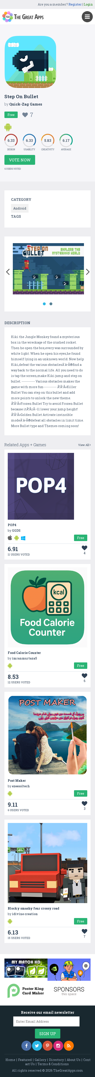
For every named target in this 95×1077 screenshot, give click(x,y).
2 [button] (51, 304)
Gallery (40, 1060)
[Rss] (69, 1046)
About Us (73, 1060)
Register (75, 4)
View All (83, 445)
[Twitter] (37, 1046)
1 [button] (44, 304)
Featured (25, 1060)
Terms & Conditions (53, 1064)
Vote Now (20, 160)
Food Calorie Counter (24, 653)
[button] (7, 270)
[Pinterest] (48, 1046)
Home (10, 1060)
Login (88, 4)
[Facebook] (26, 1046)
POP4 (12, 525)
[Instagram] (58, 1046)
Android (19, 208)
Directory (56, 1060)
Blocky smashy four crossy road (33, 908)
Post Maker (17, 780)
